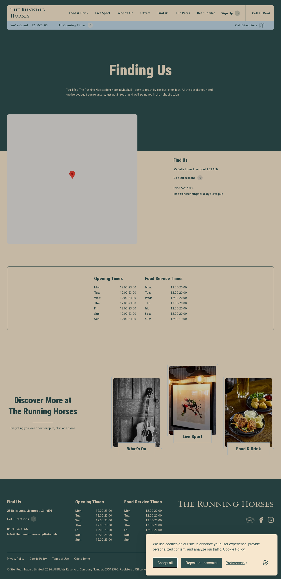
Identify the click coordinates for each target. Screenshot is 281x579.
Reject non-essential (202, 562)
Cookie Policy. (234, 549)
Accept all (165, 562)
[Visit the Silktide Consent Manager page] (265, 563)
